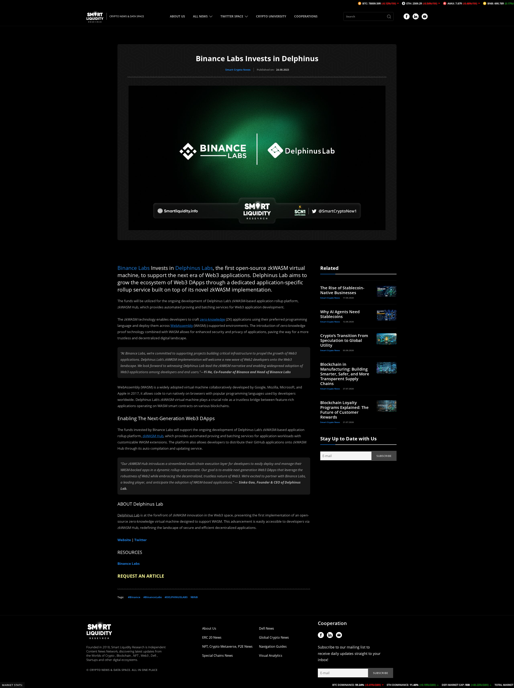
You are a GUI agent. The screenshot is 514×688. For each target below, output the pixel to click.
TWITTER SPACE (231, 16)
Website (124, 540)
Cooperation (332, 623)
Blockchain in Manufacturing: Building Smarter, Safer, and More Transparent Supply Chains (344, 374)
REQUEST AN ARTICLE (140, 576)
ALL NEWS (200, 16)
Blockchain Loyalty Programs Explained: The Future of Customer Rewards (344, 410)
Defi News (266, 628)
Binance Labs (133, 267)
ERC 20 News (211, 637)
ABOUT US (177, 16)
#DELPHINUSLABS (176, 597)
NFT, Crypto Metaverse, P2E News (227, 646)
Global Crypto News (274, 637)
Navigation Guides (273, 646)
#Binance (134, 597)
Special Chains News (217, 655)
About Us (209, 628)
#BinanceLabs (152, 597)
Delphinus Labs (194, 267)
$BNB (194, 597)
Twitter (140, 540)
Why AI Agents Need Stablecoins (340, 314)
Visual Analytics (270, 655)
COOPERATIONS (305, 16)
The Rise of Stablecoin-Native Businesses (342, 290)
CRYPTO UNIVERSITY (271, 16)
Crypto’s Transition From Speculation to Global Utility (344, 340)
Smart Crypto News (237, 69)
